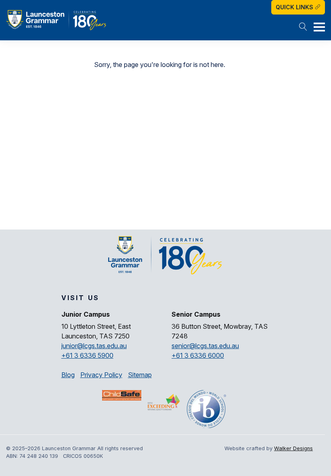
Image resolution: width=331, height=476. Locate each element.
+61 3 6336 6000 (198, 355)
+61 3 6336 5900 (87, 355)
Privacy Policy (101, 375)
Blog (68, 375)
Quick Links (295, 7)
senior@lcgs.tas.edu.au (205, 346)
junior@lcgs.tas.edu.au (94, 346)
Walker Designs (293, 448)
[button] (303, 27)
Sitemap (140, 375)
